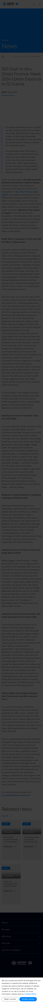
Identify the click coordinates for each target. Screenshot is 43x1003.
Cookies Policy (30, 994)
